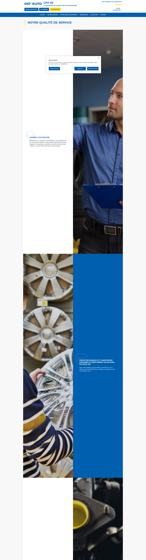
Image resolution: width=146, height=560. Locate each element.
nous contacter (31, 9)
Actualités (94, 14)
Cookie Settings (54, 68)
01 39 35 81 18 (55, 9)
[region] (73, 64)
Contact (103, 14)
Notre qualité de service (68, 14)
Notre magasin (53, 14)
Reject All (80, 68)
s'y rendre (44, 9)
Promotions (84, 14)
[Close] (99, 58)
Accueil (42, 14)
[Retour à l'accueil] (33, 4)
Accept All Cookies (92, 68)
